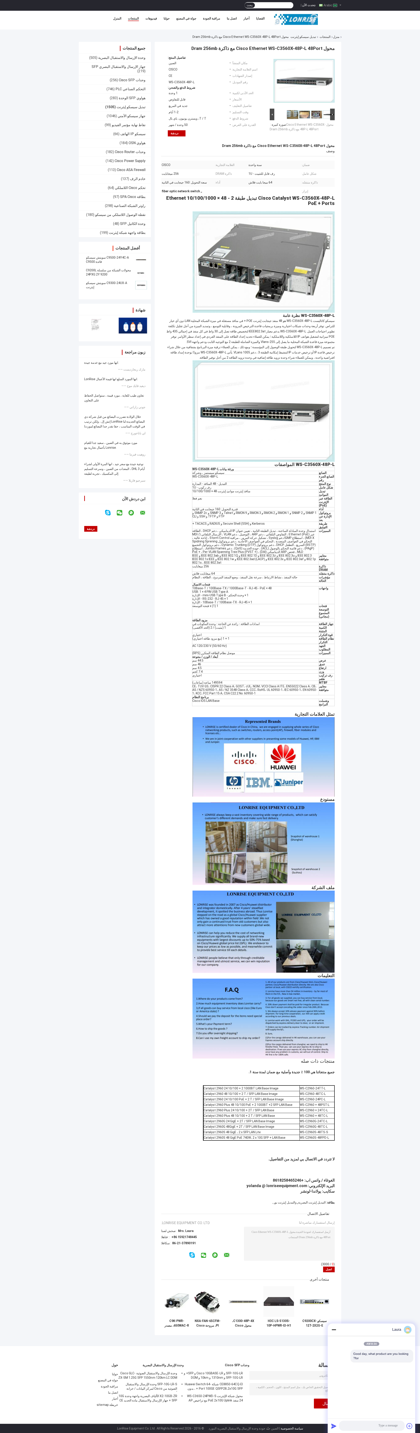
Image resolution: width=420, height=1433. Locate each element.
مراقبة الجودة (211, 18)
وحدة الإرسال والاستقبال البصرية (121, 58)
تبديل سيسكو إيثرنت (303, 37)
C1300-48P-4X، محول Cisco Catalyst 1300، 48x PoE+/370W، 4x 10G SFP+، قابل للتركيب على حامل (243, 1323)
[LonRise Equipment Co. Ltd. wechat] (122, 513)
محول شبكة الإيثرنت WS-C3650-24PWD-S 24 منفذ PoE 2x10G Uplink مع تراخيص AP (215, 1398)
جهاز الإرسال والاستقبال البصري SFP (118, 67)
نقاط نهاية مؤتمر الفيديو (128, 125)
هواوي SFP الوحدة (132, 98)
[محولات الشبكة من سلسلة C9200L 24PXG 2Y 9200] (141, 272)
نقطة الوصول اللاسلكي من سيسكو (120, 215)
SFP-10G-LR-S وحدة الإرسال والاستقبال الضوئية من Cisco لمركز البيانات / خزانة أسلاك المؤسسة (151, 1387)
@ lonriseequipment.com (284, 1185)
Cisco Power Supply (130, 161)
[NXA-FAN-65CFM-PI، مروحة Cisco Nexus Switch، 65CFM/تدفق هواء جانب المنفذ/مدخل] (207, 1301)
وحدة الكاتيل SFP (132, 224)
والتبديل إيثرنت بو (286, 1202)
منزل (336, 37)
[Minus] (333, 1329)
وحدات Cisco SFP (132, 80)
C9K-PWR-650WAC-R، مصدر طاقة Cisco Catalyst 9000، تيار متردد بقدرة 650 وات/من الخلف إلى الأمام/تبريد (177, 1323)
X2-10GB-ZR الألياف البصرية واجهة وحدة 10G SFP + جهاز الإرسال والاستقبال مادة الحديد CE (148, 1398)
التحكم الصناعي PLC (130, 89)
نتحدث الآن (309, 5)
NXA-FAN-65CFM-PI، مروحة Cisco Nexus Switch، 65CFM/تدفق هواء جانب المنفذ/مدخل (207, 1323)
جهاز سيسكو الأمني (131, 116)
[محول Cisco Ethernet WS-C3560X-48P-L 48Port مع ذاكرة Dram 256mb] (304, 81)
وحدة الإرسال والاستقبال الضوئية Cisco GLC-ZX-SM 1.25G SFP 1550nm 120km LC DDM (147, 1375)
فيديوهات (151, 18)
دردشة (174, 133)
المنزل (117, 18)
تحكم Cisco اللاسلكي (130, 188)
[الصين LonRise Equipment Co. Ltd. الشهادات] (97, 326)
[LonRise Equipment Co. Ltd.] (296, 19)
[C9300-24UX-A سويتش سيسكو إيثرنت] (141, 285)
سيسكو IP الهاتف (132, 134)
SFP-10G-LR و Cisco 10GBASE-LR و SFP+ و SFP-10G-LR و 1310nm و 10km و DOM (213, 1375)
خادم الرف (137, 179)
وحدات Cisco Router (130, 152)
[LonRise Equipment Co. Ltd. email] (145, 513)
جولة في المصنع (186, 18)
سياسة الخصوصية (292, 1428)
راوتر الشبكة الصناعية (129, 206)
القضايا (260, 18)
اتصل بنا (232, 18)
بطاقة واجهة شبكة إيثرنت (127, 233)
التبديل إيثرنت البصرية (312, 1202)
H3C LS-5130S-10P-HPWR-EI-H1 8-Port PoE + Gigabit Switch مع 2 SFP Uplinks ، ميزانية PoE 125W (278, 1323)
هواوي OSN (137, 143)
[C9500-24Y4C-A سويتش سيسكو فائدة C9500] (141, 259)
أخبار (246, 18)
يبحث (250, 5)
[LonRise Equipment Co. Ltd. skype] (110, 512)
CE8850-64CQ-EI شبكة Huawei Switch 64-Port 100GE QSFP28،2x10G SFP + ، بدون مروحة (214, 1387)
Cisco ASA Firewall (131, 170)
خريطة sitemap (107, 1405)
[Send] (333, 1426)
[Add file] (409, 1426)
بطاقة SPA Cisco (132, 197)
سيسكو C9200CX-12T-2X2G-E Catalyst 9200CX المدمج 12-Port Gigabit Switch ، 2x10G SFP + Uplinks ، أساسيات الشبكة (314, 1323)
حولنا (167, 18)
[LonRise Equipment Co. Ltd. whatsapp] (133, 513)
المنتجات (133, 18)
